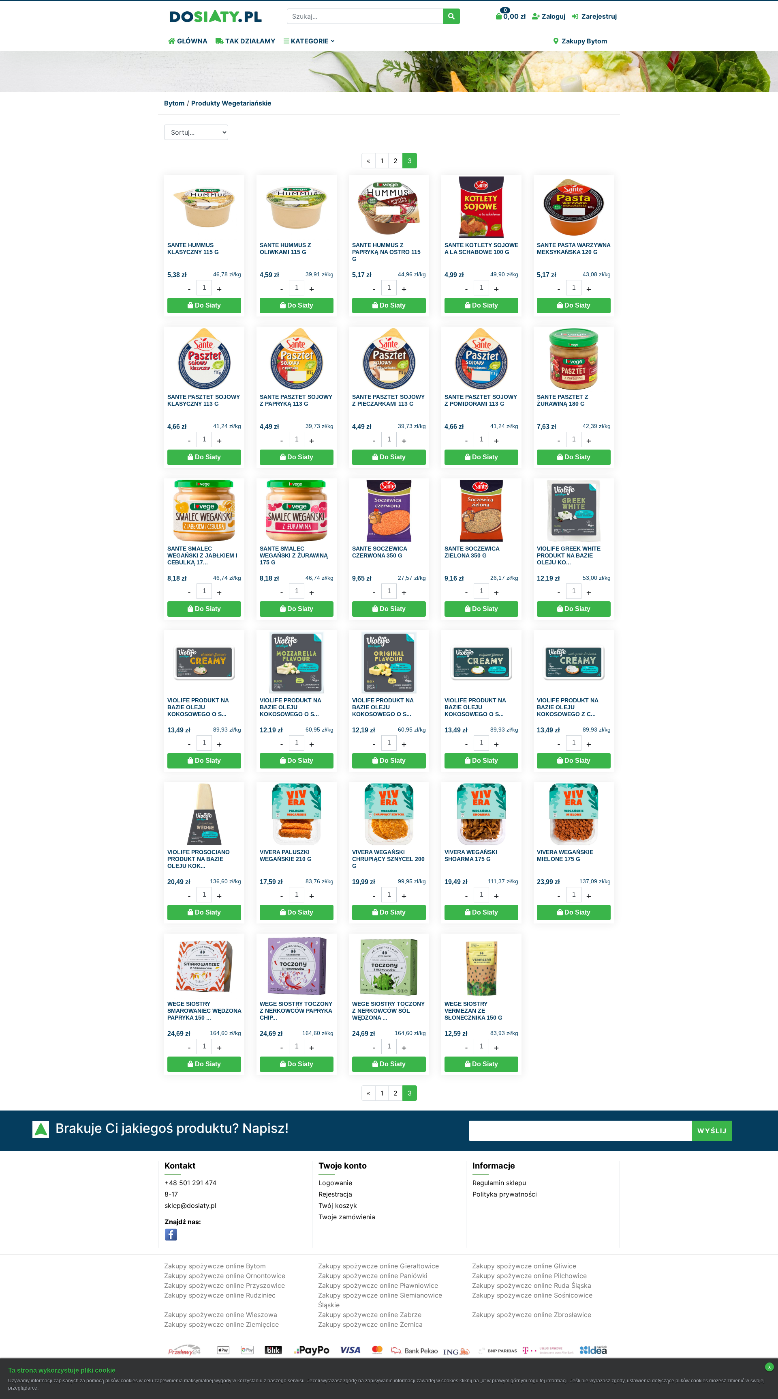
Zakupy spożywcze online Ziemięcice (221, 1324)
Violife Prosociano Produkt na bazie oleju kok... (198, 859)
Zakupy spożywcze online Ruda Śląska (531, 1285)
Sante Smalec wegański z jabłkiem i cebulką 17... (202, 555)
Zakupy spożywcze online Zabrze (369, 1315)
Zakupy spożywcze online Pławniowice (378, 1285)
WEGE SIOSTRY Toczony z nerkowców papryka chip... (296, 1011)
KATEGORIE (309, 41)
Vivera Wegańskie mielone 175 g (565, 855)
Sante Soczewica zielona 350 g (472, 552)
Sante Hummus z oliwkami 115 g (285, 248)
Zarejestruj (599, 16)
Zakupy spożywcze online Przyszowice (224, 1285)
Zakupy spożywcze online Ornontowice (224, 1276)
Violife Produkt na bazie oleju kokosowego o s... (198, 707)
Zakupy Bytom (584, 41)
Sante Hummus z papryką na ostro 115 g (386, 252)
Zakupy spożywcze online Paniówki (372, 1276)
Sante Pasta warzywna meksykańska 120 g (573, 248)
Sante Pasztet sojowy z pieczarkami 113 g (388, 400)
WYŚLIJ (712, 1131)
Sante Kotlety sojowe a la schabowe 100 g (481, 248)
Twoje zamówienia (346, 1217)
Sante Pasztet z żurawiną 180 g (562, 400)
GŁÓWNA (191, 41)
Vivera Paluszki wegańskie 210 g (286, 855)
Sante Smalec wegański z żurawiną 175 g (294, 555)
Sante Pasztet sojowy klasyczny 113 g (203, 400)
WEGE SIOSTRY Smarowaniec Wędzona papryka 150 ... (204, 1011)
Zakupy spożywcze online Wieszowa (220, 1315)
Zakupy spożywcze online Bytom (215, 1266)
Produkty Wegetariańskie (231, 103)
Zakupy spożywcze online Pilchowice (529, 1276)
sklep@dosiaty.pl (190, 1205)
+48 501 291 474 (190, 1183)
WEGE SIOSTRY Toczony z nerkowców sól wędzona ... (388, 1011)
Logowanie (335, 1183)
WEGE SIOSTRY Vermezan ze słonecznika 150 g (473, 1011)
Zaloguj (552, 16)
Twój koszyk (337, 1205)
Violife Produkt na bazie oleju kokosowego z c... (567, 707)
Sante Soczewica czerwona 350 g (379, 552)
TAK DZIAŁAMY (250, 41)
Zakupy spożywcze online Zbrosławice (531, 1315)
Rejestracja (335, 1194)
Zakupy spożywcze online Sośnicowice (532, 1295)
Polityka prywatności (504, 1194)
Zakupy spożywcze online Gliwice (524, 1266)
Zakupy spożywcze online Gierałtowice (378, 1266)
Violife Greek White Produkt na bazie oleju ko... (569, 555)
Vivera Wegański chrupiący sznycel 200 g (388, 859)
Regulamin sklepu (499, 1183)
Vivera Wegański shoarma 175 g (471, 855)
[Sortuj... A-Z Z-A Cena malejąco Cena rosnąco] (196, 132)
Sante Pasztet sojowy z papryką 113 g (296, 400)
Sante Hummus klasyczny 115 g (193, 248)
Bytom (174, 103)
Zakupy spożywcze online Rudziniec (220, 1295)
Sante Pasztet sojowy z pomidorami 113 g (481, 400)
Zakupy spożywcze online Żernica (370, 1324)
